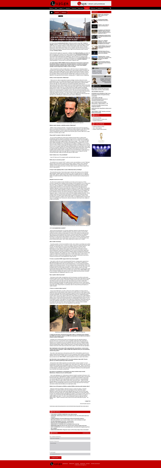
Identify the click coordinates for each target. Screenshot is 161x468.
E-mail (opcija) (52, 452)
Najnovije (95, 12)
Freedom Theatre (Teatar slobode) (99, 129)
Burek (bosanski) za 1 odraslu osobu (100, 119)
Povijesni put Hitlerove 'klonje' (98, 126)
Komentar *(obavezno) (54, 441)
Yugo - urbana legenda (97, 127)
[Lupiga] (59, 3)
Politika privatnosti (95, 463)
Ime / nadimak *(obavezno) (55, 436)
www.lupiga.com (83, 464)
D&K (56, 8)
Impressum (65, 463)
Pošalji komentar (55, 457)
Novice (51, 8)
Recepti (95, 115)
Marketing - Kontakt (85, 463)
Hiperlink (68, 8)
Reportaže (80, 8)
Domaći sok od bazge (97, 117)
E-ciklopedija (98, 124)
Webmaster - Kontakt (74, 463)
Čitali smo (93, 8)
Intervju (87, 8)
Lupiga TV (61, 8)
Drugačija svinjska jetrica (97, 120)
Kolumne (74, 8)
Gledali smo (100, 8)
